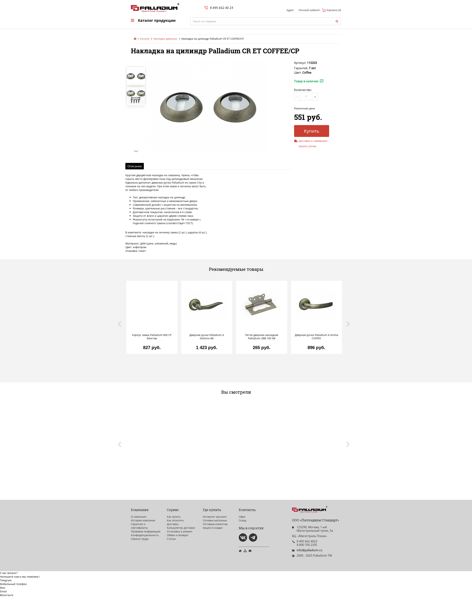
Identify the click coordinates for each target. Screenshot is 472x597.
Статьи (171, 539)
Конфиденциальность (145, 535)
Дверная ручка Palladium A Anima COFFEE (316, 336)
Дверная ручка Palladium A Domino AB (206, 336)
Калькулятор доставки (181, 527)
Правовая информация (145, 531)
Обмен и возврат (178, 535)
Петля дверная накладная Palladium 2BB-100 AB (261, 336)
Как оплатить (175, 520)
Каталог (145, 38)
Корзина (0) (333, 10)
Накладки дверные (165, 38)
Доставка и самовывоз (313, 141)
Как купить (174, 516)
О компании (138, 516)
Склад (242, 520)
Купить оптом (307, 146)
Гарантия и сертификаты (139, 525)
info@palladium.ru (309, 550)
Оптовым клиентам (215, 524)
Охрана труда (139, 539)
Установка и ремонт (179, 531)
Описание (134, 166)
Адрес (290, 10)
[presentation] (121, 326)
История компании (143, 520)
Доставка (172, 524)
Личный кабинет (309, 10)
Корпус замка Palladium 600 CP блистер (151, 336)
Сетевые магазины (215, 520)
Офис (242, 516)
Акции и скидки (213, 527)
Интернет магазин (215, 516)
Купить (311, 131)
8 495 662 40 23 (221, 8)
